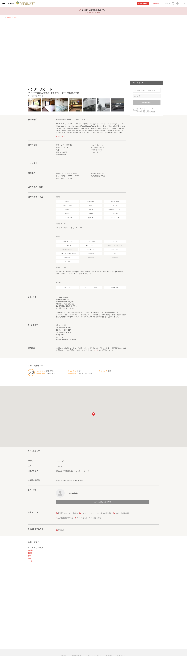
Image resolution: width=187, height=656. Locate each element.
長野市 (30, 558)
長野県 (9, 17)
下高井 (30, 550)
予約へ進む (146, 102)
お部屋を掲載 (142, 3)
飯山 (15, 17)
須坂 (29, 556)
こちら (96, 350)
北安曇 (30, 561)
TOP (2, 17)
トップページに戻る (93, 12)
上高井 (30, 553)
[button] (173, 3)
